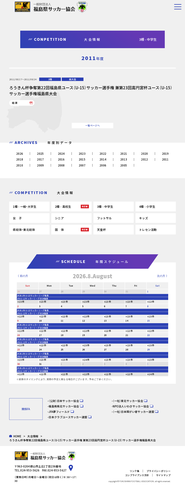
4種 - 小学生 (147, 206)
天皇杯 (101, 229)
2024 (61, 153)
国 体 (59, 229)
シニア (59, 218)
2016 (61, 159)
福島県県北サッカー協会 (64, 406)
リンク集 (134, 471)
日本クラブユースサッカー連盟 (68, 417)
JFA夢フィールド (59, 412)
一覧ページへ (92, 125)
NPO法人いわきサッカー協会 (131, 406)
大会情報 (32, 436)
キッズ (143, 218)
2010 (19, 165)
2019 (165, 153)
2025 (40, 153)
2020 (144, 153)
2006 (103, 165)
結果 (15, 103)
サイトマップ (163, 475)
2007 (82, 165)
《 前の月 (22, 275)
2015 (82, 159)
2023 (82, 153)
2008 (61, 165)
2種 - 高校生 (63, 206)
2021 (123, 153)
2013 (123, 159)
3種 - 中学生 (105, 206)
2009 (40, 165)
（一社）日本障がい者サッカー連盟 (133, 412)
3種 (50, 79)
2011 (165, 159)
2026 (19, 153)
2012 (144, 159)
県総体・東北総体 (24, 229)
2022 (103, 153)
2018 (19, 159)
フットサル (104, 218)
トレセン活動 (148, 229)
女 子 (17, 218)
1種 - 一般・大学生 (24, 206)
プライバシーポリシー (159, 471)
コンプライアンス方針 (137, 475)
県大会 (72, 79)
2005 (123, 165)
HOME (17, 436)
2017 (40, 159)
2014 (103, 159)
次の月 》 (163, 275)
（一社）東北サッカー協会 (128, 401)
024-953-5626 (29, 470)
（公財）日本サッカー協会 (64, 401)
